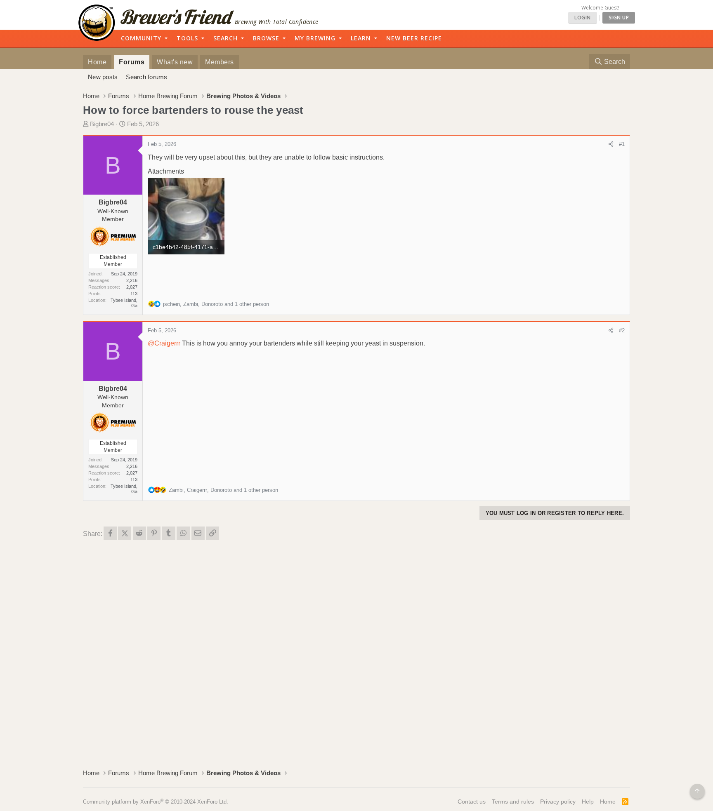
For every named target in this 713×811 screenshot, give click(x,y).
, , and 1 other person (216, 304)
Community (141, 38)
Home (97, 62)
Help (588, 801)
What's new (175, 62)
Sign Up (619, 17)
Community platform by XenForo (155, 802)
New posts (103, 76)
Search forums (146, 76)
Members (219, 62)
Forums (131, 62)
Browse (266, 38)
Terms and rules (513, 801)
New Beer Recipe (414, 38)
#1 (622, 144)
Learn (361, 38)
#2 (622, 330)
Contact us (472, 801)
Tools (187, 38)
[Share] (611, 144)
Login (582, 17)
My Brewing (315, 38)
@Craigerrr (164, 343)
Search (225, 38)
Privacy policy (558, 801)
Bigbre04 (102, 123)
